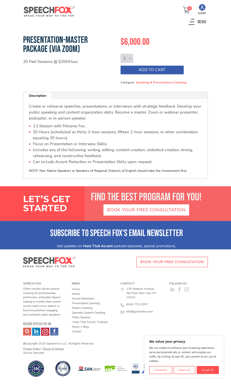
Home (76, 289)
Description (37, 95)
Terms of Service (53, 349)
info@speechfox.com (139, 312)
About (76, 294)
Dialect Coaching (82, 308)
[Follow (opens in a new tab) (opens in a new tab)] (172, 290)
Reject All (184, 370)
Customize (160, 370)
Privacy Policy (31, 349)
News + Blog (80, 327)
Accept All (208, 370)
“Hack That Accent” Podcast (90, 322)
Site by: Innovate (33, 353)
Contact (76, 331)
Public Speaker (81, 317)
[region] (184, 356)
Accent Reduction (83, 299)
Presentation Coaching (86, 303)
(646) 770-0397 (137, 304)
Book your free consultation (172, 261)
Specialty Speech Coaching (88, 313)
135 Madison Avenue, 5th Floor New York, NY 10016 (141, 293)
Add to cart (152, 69)
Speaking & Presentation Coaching (161, 82)
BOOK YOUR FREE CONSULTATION (146, 210)
